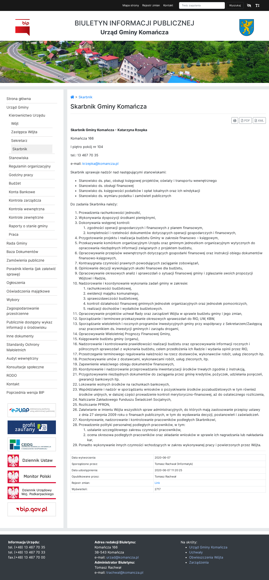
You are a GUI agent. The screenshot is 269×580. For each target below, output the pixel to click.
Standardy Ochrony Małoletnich (23, 347)
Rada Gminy (17, 243)
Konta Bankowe (22, 192)
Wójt (14, 123)
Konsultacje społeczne (25, 367)
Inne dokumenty (20, 336)
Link (157, 482)
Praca (13, 234)
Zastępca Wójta (24, 132)
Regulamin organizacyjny (30, 166)
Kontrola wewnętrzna (27, 209)
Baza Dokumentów (22, 252)
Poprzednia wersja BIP (25, 392)
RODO (12, 375)
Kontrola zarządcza (25, 200)
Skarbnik (19, 149)
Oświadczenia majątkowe (28, 291)
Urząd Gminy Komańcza (208, 547)
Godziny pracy (21, 175)
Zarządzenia (199, 562)
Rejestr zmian (151, 5)
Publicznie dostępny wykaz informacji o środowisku (29, 325)
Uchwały (196, 552)
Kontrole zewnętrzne (26, 217)
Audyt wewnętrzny (22, 358)
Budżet (15, 183)
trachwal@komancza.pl (124, 572)
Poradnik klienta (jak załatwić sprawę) (31, 271)
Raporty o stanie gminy (28, 226)
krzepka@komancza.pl (100, 163)
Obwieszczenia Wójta (206, 557)
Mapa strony (131, 5)
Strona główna (19, 99)
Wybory (13, 300)
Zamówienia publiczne (25, 260)
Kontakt (168, 5)
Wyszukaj (235, 5)
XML (260, 120)
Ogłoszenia (16, 283)
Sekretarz (19, 140)
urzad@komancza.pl (122, 557)
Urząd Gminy (18, 107)
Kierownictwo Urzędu (27, 115)
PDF (246, 120)
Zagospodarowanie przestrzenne (23, 311)
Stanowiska (18, 158)
